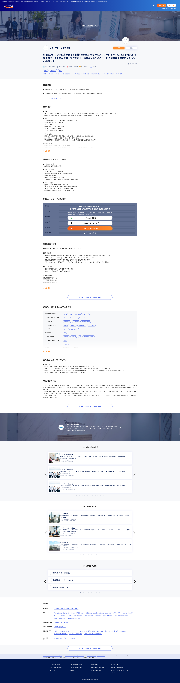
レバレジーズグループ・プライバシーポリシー (97, 212)
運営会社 (52, 670)
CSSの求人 (89, 613)
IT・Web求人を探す (55, 664)
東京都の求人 (58, 623)
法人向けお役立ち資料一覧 (117, 667)
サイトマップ (114, 664)
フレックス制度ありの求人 (105, 631)
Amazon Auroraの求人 (121, 616)
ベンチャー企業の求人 (75, 634)
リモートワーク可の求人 (77, 631)
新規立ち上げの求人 (120, 631)
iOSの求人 (70, 616)
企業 (131, 48)
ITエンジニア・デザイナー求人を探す (65, 638)
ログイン (171, 5)
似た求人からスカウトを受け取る (90, 297)
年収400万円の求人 (60, 627)
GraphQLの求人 (108, 616)
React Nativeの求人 (74, 618)
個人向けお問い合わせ (76, 664)
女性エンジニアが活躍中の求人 (93, 634)
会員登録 (161, 5)
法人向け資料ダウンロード (97, 667)
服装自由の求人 (90, 631)
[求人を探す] (153, 5)
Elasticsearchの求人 (60, 618)
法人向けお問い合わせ (76, 667)
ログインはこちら (90, 233)
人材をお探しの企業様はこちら (168, 8)
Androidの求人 (78, 616)
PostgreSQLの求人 (127, 613)
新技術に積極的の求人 (61, 634)
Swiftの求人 (98, 616)
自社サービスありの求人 (61, 631)
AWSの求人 (117, 613)
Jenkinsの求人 (88, 616)
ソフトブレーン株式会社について (53, 98)
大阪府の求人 (68, 623)
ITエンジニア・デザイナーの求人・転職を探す (74, 656)
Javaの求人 (108, 613)
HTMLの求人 (80, 613)
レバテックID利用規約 (78, 212)
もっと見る (47, 151)
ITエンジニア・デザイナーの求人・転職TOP (52, 656)
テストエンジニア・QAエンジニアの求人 (66, 609)
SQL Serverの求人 (59, 616)
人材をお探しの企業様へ (56, 667)
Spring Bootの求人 (69, 613)
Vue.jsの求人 (58, 613)
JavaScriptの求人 (98, 613)
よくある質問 (94, 664)
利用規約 (70, 212)
